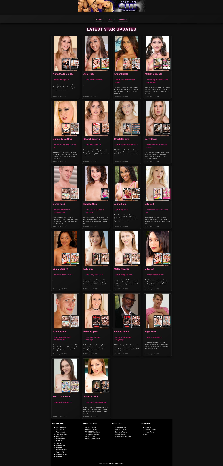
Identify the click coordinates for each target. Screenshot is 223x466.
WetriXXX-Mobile (61, 454)
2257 (146, 434)
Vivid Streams (60, 432)
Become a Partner (121, 432)
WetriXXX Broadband (92, 434)
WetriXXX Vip (60, 452)
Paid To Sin (59, 441)
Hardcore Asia (60, 438)
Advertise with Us (121, 429)
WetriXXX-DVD (61, 456)
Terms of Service (150, 429)
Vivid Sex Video (61, 427)
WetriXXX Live (90, 436)
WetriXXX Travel (90, 427)
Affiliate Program (120, 427)
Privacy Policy (149, 432)
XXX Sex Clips (60, 429)
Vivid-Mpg (59, 443)
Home (110, 19)
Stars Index (123, 19)
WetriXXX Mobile (61, 450)
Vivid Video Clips (61, 434)
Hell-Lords (59, 436)
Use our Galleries (120, 434)
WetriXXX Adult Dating (92, 432)
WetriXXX (59, 447)
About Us (148, 427)
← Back (99, 19)
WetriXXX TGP (60, 445)
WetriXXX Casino (91, 429)
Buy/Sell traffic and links (123, 436)
